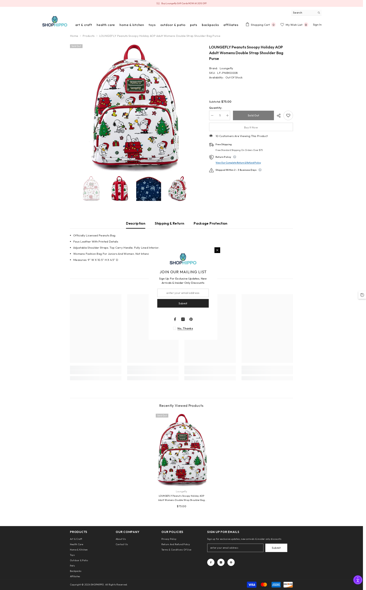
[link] (95, 372)
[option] (181, 3)
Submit (276, 548)
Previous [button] (71, 189)
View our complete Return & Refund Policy (238, 162)
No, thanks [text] (185, 328)
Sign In (317, 24)
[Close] (217, 250)
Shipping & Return (169, 223)
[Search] (306, 13)
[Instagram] (221, 562)
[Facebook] (210, 562)
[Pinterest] (231, 562)
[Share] (277, 115)
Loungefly (226, 68)
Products (89, 36)
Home (74, 36)
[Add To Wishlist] (288, 115)
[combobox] (303, 12)
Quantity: (215, 108)
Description (135, 223)
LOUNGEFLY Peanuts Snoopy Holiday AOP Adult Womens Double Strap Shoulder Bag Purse (181, 498)
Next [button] (196, 189)
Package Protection (210, 223)
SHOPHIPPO (97, 584)
